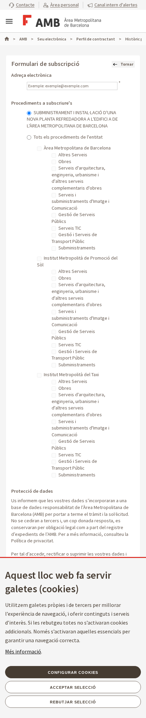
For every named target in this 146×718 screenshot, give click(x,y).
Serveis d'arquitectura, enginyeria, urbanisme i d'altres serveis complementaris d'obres (78, 178)
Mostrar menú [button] (9, 21)
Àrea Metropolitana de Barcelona (77, 148)
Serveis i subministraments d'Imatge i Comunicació (80, 201)
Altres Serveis (72, 155)
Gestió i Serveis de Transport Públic (74, 237)
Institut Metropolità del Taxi (71, 374)
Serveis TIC (69, 228)
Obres (64, 161)
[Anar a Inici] (9, 38)
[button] (22, 5)
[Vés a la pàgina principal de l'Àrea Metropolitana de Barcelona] (61, 21)
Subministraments (76, 248)
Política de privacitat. (32, 541)
